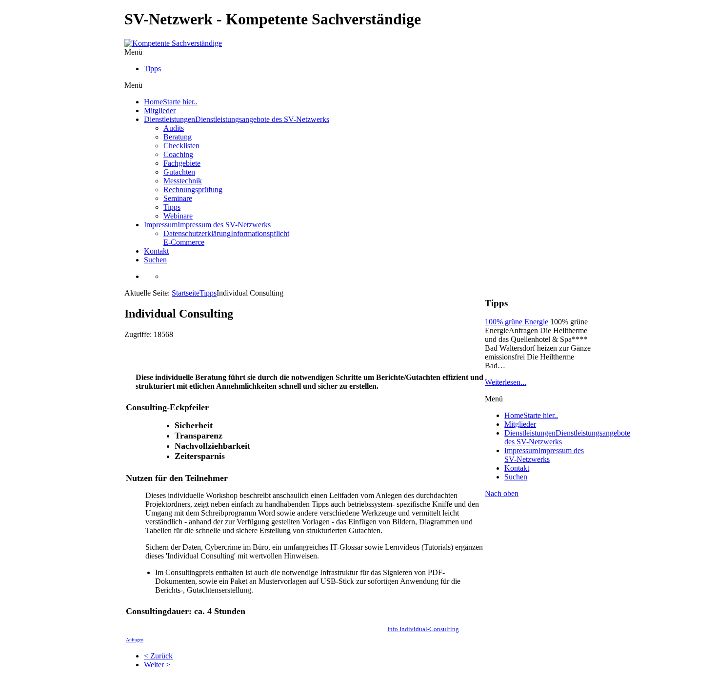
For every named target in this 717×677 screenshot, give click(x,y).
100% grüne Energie (516, 322)
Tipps (208, 293)
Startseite (185, 293)
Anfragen (134, 639)
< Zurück (158, 656)
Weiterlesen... (505, 382)
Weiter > (157, 664)
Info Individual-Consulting (423, 629)
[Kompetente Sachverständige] (173, 43)
